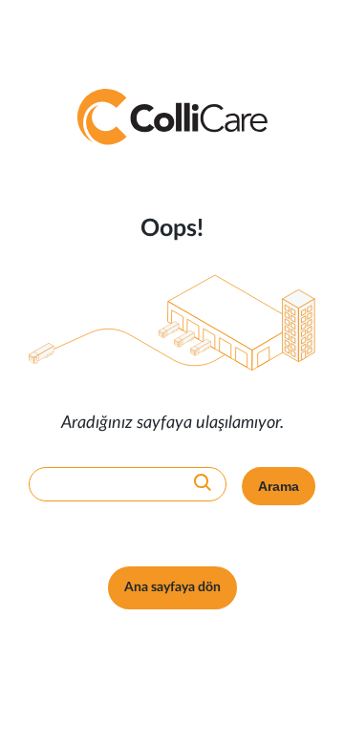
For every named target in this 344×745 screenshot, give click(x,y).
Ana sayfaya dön (172, 587)
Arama (278, 486)
